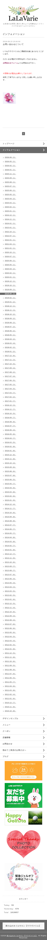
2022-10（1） (10, 232)
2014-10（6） (10, 513)
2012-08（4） (10, 620)
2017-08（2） (10, 372)
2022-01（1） (10, 240)
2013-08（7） (10, 570)
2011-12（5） (10, 653)
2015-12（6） (10, 455)
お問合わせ (7, 744)
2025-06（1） (10, 190)
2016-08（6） (10, 422)
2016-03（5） (10, 442)
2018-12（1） (10, 306)
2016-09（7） (10, 418)
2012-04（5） (10, 637)
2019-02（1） (10, 298)
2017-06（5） (10, 380)
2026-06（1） (10, 157)
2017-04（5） (10, 389)
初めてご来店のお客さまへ (14, 750)
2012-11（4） (10, 608)
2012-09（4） (10, 616)
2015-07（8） (10, 475)
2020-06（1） (10, 261)
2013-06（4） (10, 579)
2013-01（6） (10, 599)
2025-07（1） (10, 186)
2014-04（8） (10, 537)
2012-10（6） (10, 612)
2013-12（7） (10, 554)
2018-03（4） (10, 343)
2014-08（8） (10, 521)
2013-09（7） (10, 566)
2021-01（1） (10, 248)
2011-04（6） (10, 686)
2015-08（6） (10, 471)
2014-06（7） (10, 529)
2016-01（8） (10, 451)
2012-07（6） (10, 624)
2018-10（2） (10, 314)
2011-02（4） (10, 694)
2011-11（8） (10, 657)
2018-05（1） (10, 335)
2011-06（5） (10, 678)
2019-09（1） (10, 289)
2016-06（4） (10, 430)
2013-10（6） (10, 562)
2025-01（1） (10, 211)
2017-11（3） (10, 360)
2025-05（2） (10, 194)
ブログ (5, 756)
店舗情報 (6, 737)
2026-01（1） (10, 170)
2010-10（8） (10, 711)
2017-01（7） (10, 401)
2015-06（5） (10, 480)
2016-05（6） (10, 434)
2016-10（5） (10, 413)
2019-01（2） (10, 302)
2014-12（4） (10, 504)
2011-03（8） (10, 690)
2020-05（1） (10, 265)
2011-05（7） (10, 682)
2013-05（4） (10, 583)
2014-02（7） (10, 546)
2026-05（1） (10, 161)
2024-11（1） (10, 219)
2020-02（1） (10, 273)
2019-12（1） (10, 281)
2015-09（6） (10, 467)
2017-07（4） (10, 376)
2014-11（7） (10, 508)
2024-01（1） (10, 223)
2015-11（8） (10, 459)
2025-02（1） (10, 207)
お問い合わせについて (13, 44)
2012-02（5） (10, 645)
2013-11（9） (10, 558)
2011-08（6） (10, 670)
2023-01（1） (10, 228)
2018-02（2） (10, 347)
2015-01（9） (10, 500)
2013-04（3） (10, 587)
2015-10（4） (10, 463)
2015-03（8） (10, 492)
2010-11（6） (10, 707)
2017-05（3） (10, 385)
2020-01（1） (10, 277)
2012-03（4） (10, 641)
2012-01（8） (10, 649)
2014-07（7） (10, 525)
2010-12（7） (10, 703)
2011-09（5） (10, 665)
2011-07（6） (10, 674)
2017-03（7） (10, 393)
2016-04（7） (10, 438)
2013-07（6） (10, 575)
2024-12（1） (10, 215)
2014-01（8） (10, 550)
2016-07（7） (10, 426)
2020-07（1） (10, 256)
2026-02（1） (10, 166)
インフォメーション (11, 150)
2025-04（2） (10, 199)
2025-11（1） (10, 174)
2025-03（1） (10, 203)
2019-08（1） (10, 294)
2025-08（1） (10, 182)
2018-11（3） (10, 310)
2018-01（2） (10, 351)
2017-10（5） (10, 364)
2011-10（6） (10, 661)
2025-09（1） (10, 178)
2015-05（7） (10, 484)
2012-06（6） (10, 628)
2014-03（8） (10, 541)
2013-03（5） (10, 591)
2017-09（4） (10, 368)
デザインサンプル (10, 718)
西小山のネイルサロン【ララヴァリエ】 (22, 936)
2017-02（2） (10, 397)
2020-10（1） (10, 252)
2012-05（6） (10, 632)
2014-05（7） (10, 533)
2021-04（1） (10, 244)
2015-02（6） (10, 496)
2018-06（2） (10, 331)
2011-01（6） (10, 698)
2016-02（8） (10, 446)
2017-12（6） (10, 356)
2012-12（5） (10, 603)
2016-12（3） (10, 405)
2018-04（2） (10, 339)
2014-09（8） (10, 517)
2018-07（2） (10, 327)
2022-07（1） (10, 236)
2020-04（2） (10, 269)
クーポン (6, 731)
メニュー (6, 725)
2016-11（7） (10, 409)
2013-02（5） (10, 595)
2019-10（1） (10, 285)
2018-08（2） (10, 323)
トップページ (8, 144)
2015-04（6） (10, 488)
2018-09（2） (10, 318)
